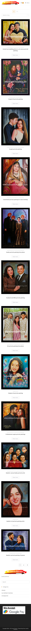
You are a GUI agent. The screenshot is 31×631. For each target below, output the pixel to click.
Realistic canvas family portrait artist (15, 473)
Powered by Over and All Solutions (21, 629)
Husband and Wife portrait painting (15, 298)
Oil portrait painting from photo (15, 346)
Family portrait (19, 97)
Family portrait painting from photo (15, 252)
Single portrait (21, 197)
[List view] (17, 11)
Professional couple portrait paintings (15, 434)
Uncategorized (5, 595)
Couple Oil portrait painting (15, 99)
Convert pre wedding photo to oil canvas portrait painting (15, 49)
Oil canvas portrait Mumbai (18, 47)
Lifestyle (3, 590)
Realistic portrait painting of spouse (15, 555)
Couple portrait (10, 47)
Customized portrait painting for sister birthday (15, 199)
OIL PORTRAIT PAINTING (7, 593)
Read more (15, 55)
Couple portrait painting (15, 149)
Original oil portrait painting (15, 393)
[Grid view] (14, 11)
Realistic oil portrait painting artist (15, 521)
